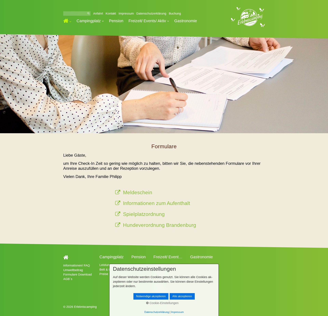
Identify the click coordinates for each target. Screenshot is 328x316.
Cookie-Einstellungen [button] (164, 303)
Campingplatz (89, 21)
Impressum (126, 13)
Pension (116, 21)
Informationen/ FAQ (76, 265)
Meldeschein (137, 192)
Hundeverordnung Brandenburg (159, 225)
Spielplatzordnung (144, 214)
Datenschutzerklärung (151, 13)
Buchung (175, 13)
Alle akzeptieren (182, 296)
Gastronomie (185, 21)
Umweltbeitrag (73, 270)
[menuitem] (68, 21)
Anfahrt (98, 13)
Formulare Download (77, 274)
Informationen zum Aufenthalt (156, 203)
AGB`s (67, 279)
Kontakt (111, 13)
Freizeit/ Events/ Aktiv (147, 21)
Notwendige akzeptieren (151, 296)
